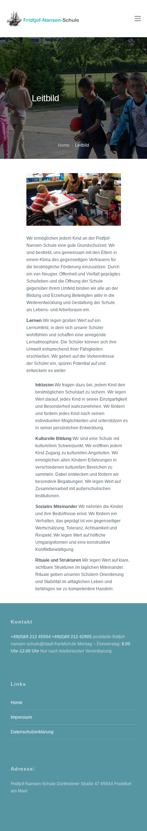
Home (64, 145)
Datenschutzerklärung (32, 731)
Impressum (21, 717)
